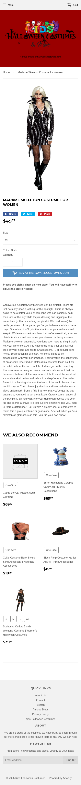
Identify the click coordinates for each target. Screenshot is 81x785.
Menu (11, 4)
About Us (40, 695)
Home (6, 72)
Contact (40, 700)
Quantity (8, 254)
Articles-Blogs (41, 709)
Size (5, 232)
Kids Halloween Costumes (40, 718)
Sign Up (70, 760)
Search (41, 704)
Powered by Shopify (60, 778)
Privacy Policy (40, 714)
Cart (75, 4)
